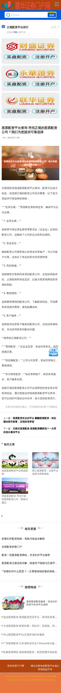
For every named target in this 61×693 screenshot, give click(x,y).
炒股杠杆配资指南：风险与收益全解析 (23, 538)
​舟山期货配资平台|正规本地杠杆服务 (24, 634)
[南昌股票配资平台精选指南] (15, 459)
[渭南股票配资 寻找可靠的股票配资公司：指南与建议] (15, 485)
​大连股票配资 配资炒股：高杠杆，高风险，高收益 (31, 625)
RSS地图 (39, 676)
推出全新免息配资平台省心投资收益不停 (45, 667)
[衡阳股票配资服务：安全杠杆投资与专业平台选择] (13, 603)
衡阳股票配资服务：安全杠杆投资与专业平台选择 (41, 603)
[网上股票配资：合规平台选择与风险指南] (45, 459)
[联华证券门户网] (25, 5)
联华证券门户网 (15, 665)
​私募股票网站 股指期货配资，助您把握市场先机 (30, 652)
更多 (53, 27)
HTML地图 (50, 676)
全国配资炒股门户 (12, 546)
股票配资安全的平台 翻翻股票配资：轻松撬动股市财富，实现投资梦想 (29, 419)
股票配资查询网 (37, 679)
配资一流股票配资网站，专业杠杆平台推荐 (26, 555)
